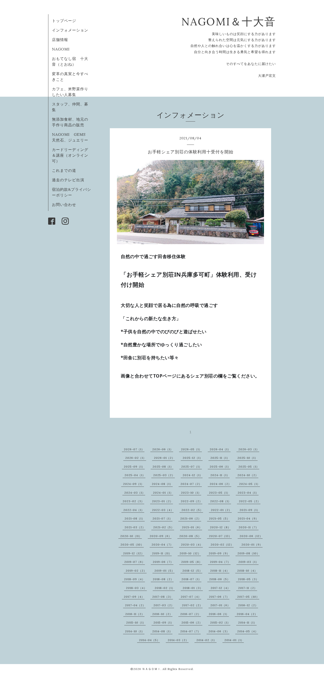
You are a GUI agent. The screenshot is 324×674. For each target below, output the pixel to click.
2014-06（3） (218, 631)
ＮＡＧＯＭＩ (151, 669)
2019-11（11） (162, 553)
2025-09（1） (134, 466)
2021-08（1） (135, 518)
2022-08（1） (220, 501)
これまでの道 (64, 170)
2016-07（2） (190, 614)
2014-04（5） (149, 640)
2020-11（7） (249, 527)
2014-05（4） (247, 631)
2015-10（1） (136, 622)
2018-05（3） (248, 579)
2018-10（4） (247, 570)
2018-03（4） (136, 588)
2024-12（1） (193, 475)
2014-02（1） (206, 640)
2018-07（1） (191, 579)
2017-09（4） (134, 596)
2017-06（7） (219, 596)
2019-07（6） (134, 562)
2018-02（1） (165, 588)
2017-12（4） (220, 588)
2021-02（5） (163, 527)
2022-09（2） (191, 501)
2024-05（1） (249, 484)
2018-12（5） (192, 570)
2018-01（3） (193, 588)
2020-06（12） (251, 536)
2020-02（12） (222, 544)
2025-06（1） (220, 466)
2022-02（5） (192, 510)
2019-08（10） (248, 553)
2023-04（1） (248, 492)
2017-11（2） (247, 588)
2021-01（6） (192, 527)
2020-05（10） (132, 544)
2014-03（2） (178, 640)
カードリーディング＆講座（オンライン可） (70, 155)
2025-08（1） (163, 466)
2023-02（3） (133, 501)
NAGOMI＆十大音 (228, 21)
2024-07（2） (191, 484)
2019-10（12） (190, 553)
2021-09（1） (250, 510)
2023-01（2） (162, 501)
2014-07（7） (190, 631)
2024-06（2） (220, 484)
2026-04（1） (220, 449)
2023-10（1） (191, 492)
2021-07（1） (162, 518)
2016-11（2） (134, 614)
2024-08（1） (162, 484)
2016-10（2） (162, 614)
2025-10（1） (247, 458)
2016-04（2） (247, 614)
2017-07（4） (191, 596)
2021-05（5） (219, 518)
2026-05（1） (191, 449)
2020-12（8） (220, 527)
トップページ (64, 20)
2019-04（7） (220, 562)
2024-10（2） (247, 475)
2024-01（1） (163, 492)
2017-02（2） (192, 605)
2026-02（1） (135, 458)
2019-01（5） (164, 570)
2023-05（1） (219, 492)
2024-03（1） (134, 492)
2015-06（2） (191, 622)
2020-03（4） (192, 544)
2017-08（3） (162, 596)
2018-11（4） (219, 570)
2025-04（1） (135, 475)
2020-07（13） (220, 536)
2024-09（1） (133, 484)
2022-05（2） (249, 501)
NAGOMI (63, 49)
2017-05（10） (248, 596)
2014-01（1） (234, 640)
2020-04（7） (162, 544)
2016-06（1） (219, 614)
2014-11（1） (247, 622)
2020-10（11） (131, 536)
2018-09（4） (134, 579)
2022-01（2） (221, 510)
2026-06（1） (162, 449)
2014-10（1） (134, 631)
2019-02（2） (136, 570)
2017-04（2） (135, 605)
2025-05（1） (248, 466)
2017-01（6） (220, 605)
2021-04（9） (248, 518)
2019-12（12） (133, 553)
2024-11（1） (220, 475)
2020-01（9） (252, 544)
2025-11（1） (220, 458)
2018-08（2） (163, 579)
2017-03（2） (163, 605)
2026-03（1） (248, 449)
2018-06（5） (219, 579)
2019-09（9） (219, 553)
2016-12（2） (248, 605)
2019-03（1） (248, 562)
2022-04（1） (133, 510)
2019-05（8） (191, 562)
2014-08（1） (162, 631)
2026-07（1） (134, 449)
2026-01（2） (164, 458)
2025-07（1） (191, 466)
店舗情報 (60, 39)
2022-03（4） (163, 510)
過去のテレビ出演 (68, 180)
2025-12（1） (193, 458)
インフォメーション (70, 30)
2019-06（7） (163, 562)
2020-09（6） (160, 536)
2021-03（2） (135, 527)
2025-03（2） (164, 475)
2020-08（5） (190, 536)
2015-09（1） (163, 622)
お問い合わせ (64, 204)
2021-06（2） (190, 518)
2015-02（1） (220, 622)
